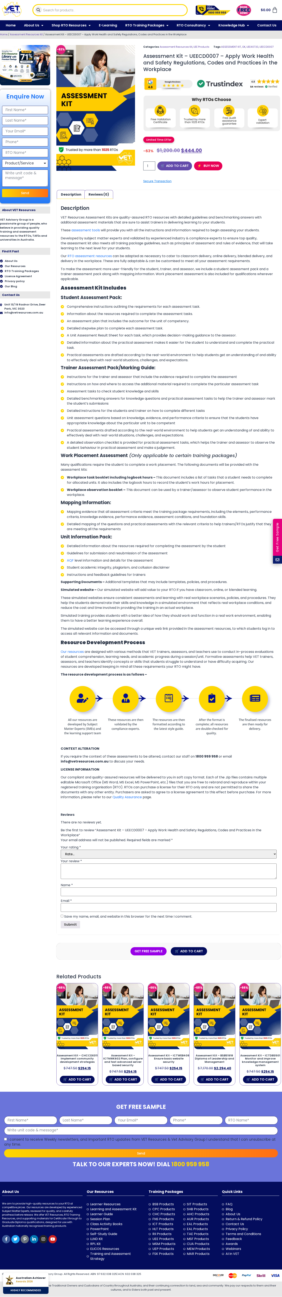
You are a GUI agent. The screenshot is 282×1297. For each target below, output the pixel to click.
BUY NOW (211, 165)
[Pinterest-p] (25, 1239)
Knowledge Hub (231, 25)
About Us (31, 25)
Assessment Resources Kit (26, 34)
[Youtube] (53, 1239)
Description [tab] (71, 194)
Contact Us (266, 25)
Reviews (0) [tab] (99, 194)
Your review (71, 861)
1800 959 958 (190, 1164)
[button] (158, 140)
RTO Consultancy (191, 25)
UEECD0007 (266, 47)
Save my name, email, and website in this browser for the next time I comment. (128, 916)
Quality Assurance (127, 797)
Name (67, 885)
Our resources (72, 651)
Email (66, 901)
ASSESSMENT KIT (231, 47)
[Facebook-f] (6, 1239)
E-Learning (108, 25)
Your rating (71, 847)
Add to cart (177, 165)
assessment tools (85, 230)
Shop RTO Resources (69, 25)
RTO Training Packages (144, 25)
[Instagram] (43, 1239)
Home (11, 25)
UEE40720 (252, 47)
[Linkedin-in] (34, 1239)
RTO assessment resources (90, 256)
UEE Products (201, 47)
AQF (70, 560)
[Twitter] (15, 1239)
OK (243, 47)
